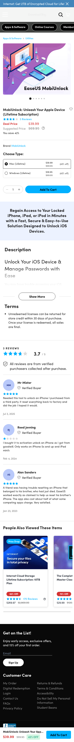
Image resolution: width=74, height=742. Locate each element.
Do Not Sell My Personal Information (53, 700)
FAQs (6, 703)
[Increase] (19, 189)
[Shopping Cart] (68, 14)
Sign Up (13, 662)
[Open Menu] (6, 14)
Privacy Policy (12, 708)
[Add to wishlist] (71, 109)
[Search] (61, 14)
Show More (37, 296)
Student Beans (47, 707)
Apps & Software (15, 27)
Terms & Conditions (50, 688)
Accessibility (45, 693)
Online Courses (44, 27)
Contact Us (10, 698)
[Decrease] (7, 189)
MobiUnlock (18, 146)
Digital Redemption (16, 688)
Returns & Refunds (49, 683)
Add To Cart (48, 189)
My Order (10, 683)
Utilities (29, 38)
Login (7, 693)
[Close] (67, 4)
